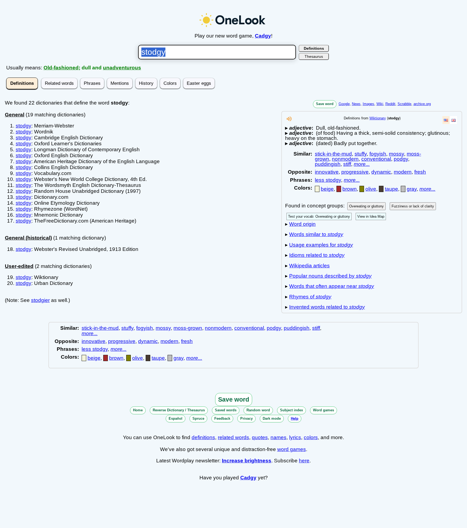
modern (403, 172)
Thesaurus (314, 56)
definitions (203, 437)
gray (412, 189)
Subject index (291, 410)
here (304, 460)
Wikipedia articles (309, 265)
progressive (355, 172)
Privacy (246, 418)
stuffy (361, 154)
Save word (324, 104)
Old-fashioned (61, 67)
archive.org (422, 104)
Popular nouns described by (330, 276)
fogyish (377, 154)
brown (349, 189)
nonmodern (345, 159)
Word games (323, 410)
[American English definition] (446, 120)
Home (138, 410)
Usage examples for (321, 245)
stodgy (23, 126)
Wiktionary (377, 118)
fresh (420, 172)
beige (327, 189)
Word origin (302, 224)
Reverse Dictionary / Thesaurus (179, 410)
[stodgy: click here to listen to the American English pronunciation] (289, 120)
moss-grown (188, 328)
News (356, 104)
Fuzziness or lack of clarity (413, 206)
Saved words (225, 410)
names (278, 437)
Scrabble (404, 104)
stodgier (40, 300)
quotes (260, 437)
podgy (401, 159)
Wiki (379, 104)
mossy (396, 154)
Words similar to (316, 234)
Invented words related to (327, 307)
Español (175, 418)
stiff (347, 164)
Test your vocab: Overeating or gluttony (319, 216)
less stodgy (328, 180)
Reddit (390, 104)
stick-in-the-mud (333, 154)
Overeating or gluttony (366, 206)
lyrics (295, 437)
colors (311, 437)
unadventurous (122, 67)
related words (233, 437)
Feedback (222, 418)
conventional (376, 159)
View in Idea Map (370, 216)
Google (344, 104)
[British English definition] (453, 120)
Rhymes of (310, 297)
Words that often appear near (331, 286)
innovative (327, 172)
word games (291, 449)
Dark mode (272, 418)
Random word (258, 410)
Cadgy (263, 36)
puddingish (328, 164)
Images (368, 104)
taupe (391, 189)
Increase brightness (246, 460)
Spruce (198, 418)
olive (370, 189)
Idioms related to (317, 255)
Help (294, 418)
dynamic (381, 172)
